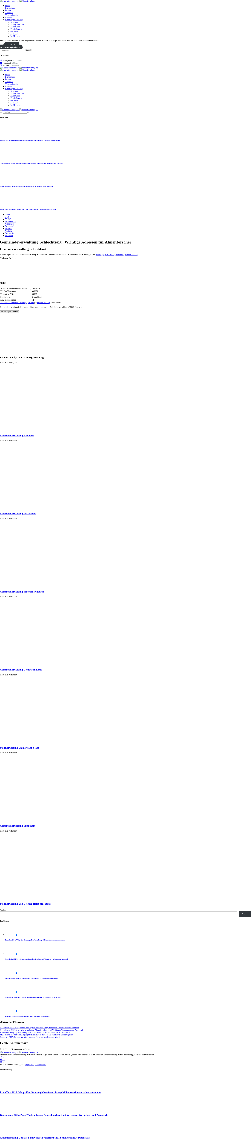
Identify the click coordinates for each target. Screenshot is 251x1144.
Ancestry (14, 22)
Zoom (7, 214)
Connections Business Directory (13, 302)
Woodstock (10, 226)
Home (7, 5)
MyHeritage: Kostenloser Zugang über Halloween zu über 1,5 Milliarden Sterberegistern (28, 209)
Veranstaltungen (11, 15)
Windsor (8, 228)
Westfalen (9, 235)
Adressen (9, 12)
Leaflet (31, 302)
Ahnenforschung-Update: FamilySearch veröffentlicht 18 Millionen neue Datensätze (26, 186)
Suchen (3, 910)
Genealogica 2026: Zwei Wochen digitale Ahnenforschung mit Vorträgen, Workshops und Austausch (31, 163)
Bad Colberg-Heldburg (114, 254)
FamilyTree (15, 27)
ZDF (7, 217)
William (8, 231)
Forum (8, 10)
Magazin (8, 17)
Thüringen (100, 254)
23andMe (14, 34)
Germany (134, 254)
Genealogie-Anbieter (13, 20)
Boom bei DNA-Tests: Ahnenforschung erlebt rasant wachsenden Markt (27, 1016)
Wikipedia (9, 233)
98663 (127, 254)
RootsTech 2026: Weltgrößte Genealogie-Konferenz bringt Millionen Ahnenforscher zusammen (30, 140)
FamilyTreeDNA (17, 24)
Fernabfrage (10, 8)
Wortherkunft (10, 221)
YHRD (8, 219)
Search (28, 50)
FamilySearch (16, 29)
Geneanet (14, 31)
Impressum (29, 1064)
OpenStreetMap (43, 302)
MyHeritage (15, 36)
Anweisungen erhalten (9, 312)
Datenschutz (40, 1064)
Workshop (9, 224)
